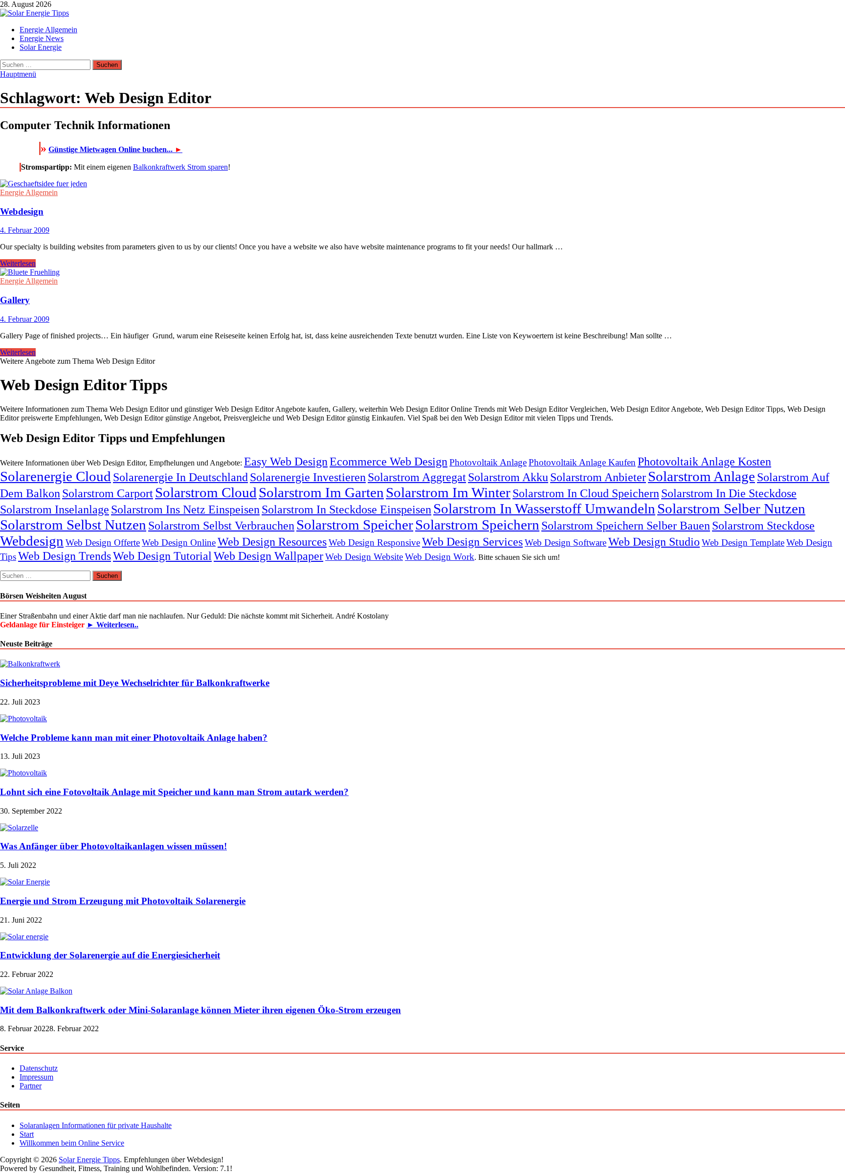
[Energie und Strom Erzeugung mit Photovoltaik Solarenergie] (25, 882)
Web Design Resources (272, 541)
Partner (31, 1086)
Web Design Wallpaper (268, 555)
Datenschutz (39, 1068)
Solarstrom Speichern (477, 524)
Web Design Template (743, 542)
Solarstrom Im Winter (448, 492)
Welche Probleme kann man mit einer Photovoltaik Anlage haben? (133, 737)
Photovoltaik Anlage (488, 462)
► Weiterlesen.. (112, 624)
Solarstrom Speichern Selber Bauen (625, 525)
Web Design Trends (64, 555)
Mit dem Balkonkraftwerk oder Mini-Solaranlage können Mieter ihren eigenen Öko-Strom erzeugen (200, 1010)
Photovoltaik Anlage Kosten (704, 461)
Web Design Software (565, 542)
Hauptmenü (18, 74)
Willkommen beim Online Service (72, 1143)
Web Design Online (179, 542)
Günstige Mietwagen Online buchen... (115, 149)
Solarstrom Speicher (354, 524)
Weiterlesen (18, 263)
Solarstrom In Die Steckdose (729, 493)
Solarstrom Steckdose (763, 525)
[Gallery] (422, 272)
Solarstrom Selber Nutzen (731, 508)
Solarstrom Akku (508, 477)
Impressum (36, 1077)
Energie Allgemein (48, 29)
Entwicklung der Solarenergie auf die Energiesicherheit (110, 955)
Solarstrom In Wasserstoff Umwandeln (544, 508)
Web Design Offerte (103, 542)
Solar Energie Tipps (89, 1159)
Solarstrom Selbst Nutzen (73, 524)
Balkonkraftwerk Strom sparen (180, 167)
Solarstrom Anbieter (598, 477)
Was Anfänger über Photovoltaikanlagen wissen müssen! (113, 846)
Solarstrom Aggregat (417, 477)
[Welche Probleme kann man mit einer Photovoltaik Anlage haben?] (23, 718)
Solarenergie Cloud (55, 476)
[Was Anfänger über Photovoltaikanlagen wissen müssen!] (19, 827)
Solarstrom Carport (107, 493)
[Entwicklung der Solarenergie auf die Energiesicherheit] (24, 936)
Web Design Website (364, 557)
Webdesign (22, 211)
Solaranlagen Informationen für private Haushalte (96, 1125)
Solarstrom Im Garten (321, 492)
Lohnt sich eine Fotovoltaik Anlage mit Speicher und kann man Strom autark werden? (174, 792)
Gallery (15, 300)
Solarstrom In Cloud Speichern (585, 493)
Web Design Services (472, 541)
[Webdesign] (422, 183)
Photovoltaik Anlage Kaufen (582, 462)
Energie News (42, 38)
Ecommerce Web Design (388, 461)
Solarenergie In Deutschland (180, 477)
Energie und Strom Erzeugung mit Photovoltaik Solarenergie (122, 901)
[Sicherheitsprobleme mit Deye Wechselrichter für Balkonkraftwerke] (30, 664)
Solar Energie (41, 47)
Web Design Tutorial (162, 555)
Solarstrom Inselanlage (54, 509)
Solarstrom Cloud (206, 492)
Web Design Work (439, 557)
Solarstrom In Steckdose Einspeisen (346, 509)
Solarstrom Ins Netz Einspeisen (185, 509)
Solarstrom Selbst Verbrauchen (221, 525)
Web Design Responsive (374, 542)
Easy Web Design (286, 461)
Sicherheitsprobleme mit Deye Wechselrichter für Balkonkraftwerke (134, 683)
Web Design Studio (654, 541)
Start (27, 1134)
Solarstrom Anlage (701, 476)
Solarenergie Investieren (308, 477)
